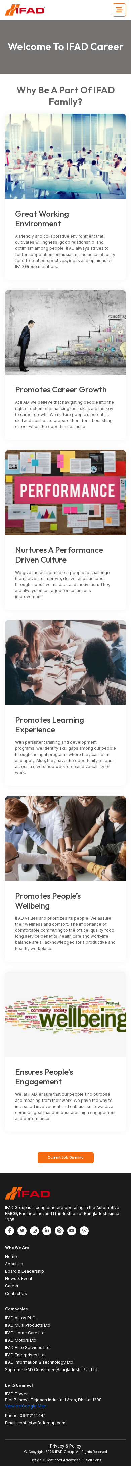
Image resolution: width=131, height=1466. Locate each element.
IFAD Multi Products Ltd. (28, 1325)
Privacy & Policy (65, 1446)
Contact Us (16, 1293)
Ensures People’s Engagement (44, 1076)
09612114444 (33, 1415)
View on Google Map (25, 1406)
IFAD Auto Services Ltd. (28, 1347)
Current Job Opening (66, 1157)
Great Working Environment (42, 218)
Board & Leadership (24, 1271)
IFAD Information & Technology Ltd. (39, 1362)
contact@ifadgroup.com (41, 1422)
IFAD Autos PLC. (20, 1317)
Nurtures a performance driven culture (59, 555)
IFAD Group (64, 1452)
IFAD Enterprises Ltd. (25, 1354)
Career (11, 1285)
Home (11, 1256)
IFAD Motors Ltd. (21, 1340)
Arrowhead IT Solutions (82, 1460)
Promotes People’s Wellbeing (48, 901)
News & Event (18, 1278)
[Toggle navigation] (119, 10)
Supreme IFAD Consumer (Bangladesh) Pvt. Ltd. (51, 1369)
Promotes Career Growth (61, 389)
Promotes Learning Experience (49, 724)
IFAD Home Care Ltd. (25, 1332)
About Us (14, 1263)
